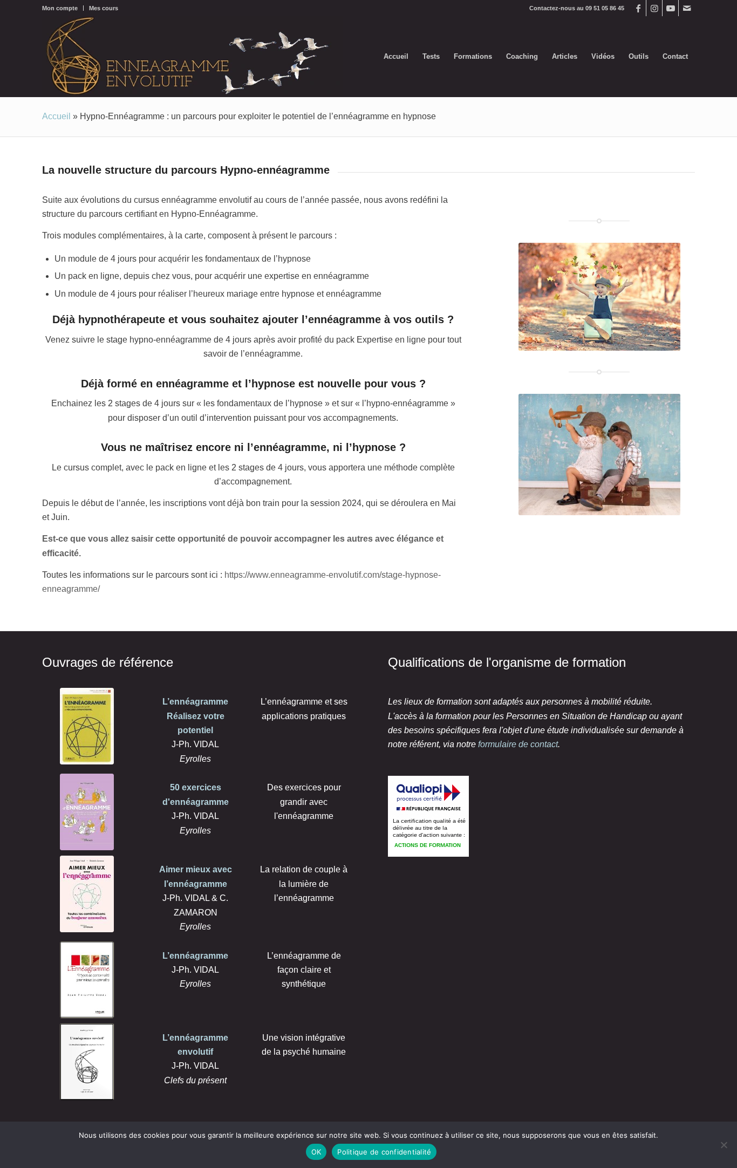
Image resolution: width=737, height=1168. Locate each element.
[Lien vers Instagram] (654, 8)
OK (316, 1151)
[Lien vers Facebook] (638, 8)
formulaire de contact (518, 744)
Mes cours (103, 8)
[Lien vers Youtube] (670, 8)
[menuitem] (63, 8)
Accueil (56, 116)
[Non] (723, 1144)
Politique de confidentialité (384, 1151)
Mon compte (60, 8)
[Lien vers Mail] (687, 8)
